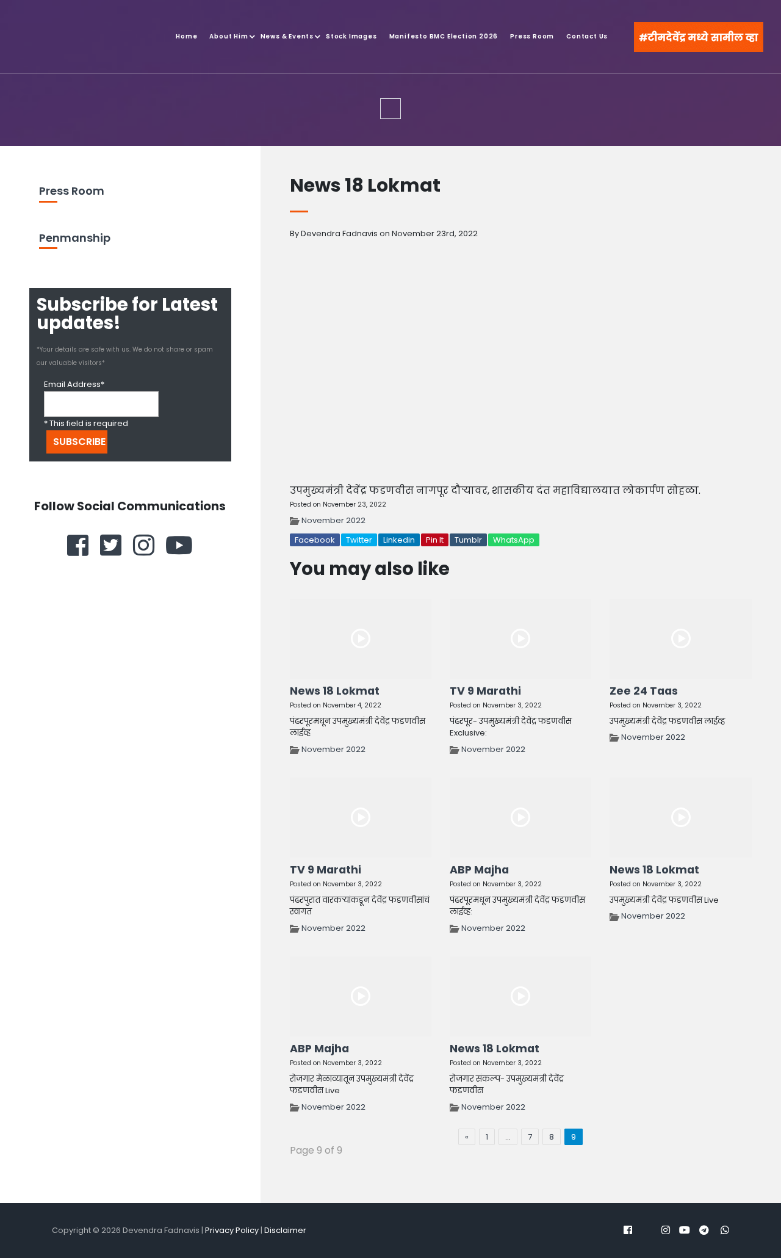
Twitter (359, 540)
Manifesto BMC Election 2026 (443, 36)
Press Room (532, 36)
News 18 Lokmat (335, 691)
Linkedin (399, 540)
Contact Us (587, 36)
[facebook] (77, 545)
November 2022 (333, 520)
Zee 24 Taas (644, 691)
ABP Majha (479, 869)
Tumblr (468, 540)
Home (186, 36)
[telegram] (704, 1230)
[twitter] (110, 545)
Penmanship (74, 237)
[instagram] (143, 545)
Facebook (315, 540)
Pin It (435, 540)
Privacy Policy (232, 1230)
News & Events (287, 36)
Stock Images (351, 36)
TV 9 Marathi (485, 691)
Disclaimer (285, 1230)
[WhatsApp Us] (726, 1221)
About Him (228, 36)
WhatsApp (513, 540)
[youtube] (179, 545)
